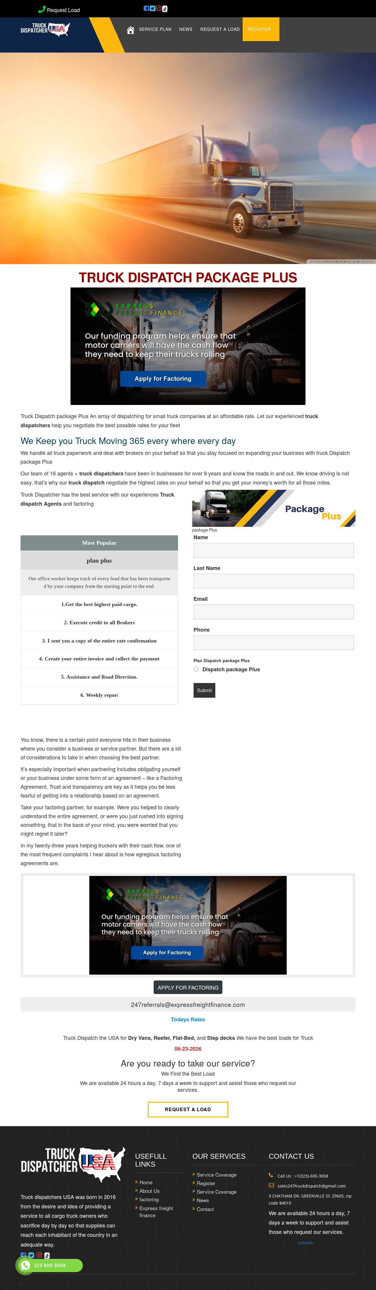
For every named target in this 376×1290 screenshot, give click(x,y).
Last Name (207, 568)
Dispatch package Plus (231, 669)
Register (259, 29)
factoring (149, 1199)
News (185, 29)
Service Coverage (216, 1174)
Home (146, 1182)
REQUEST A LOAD (220, 29)
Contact (205, 1208)
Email (201, 599)
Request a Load (188, 1109)
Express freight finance (156, 1212)
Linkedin (305, 1242)
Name (201, 537)
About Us (150, 1190)
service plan (155, 29)
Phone (202, 630)
